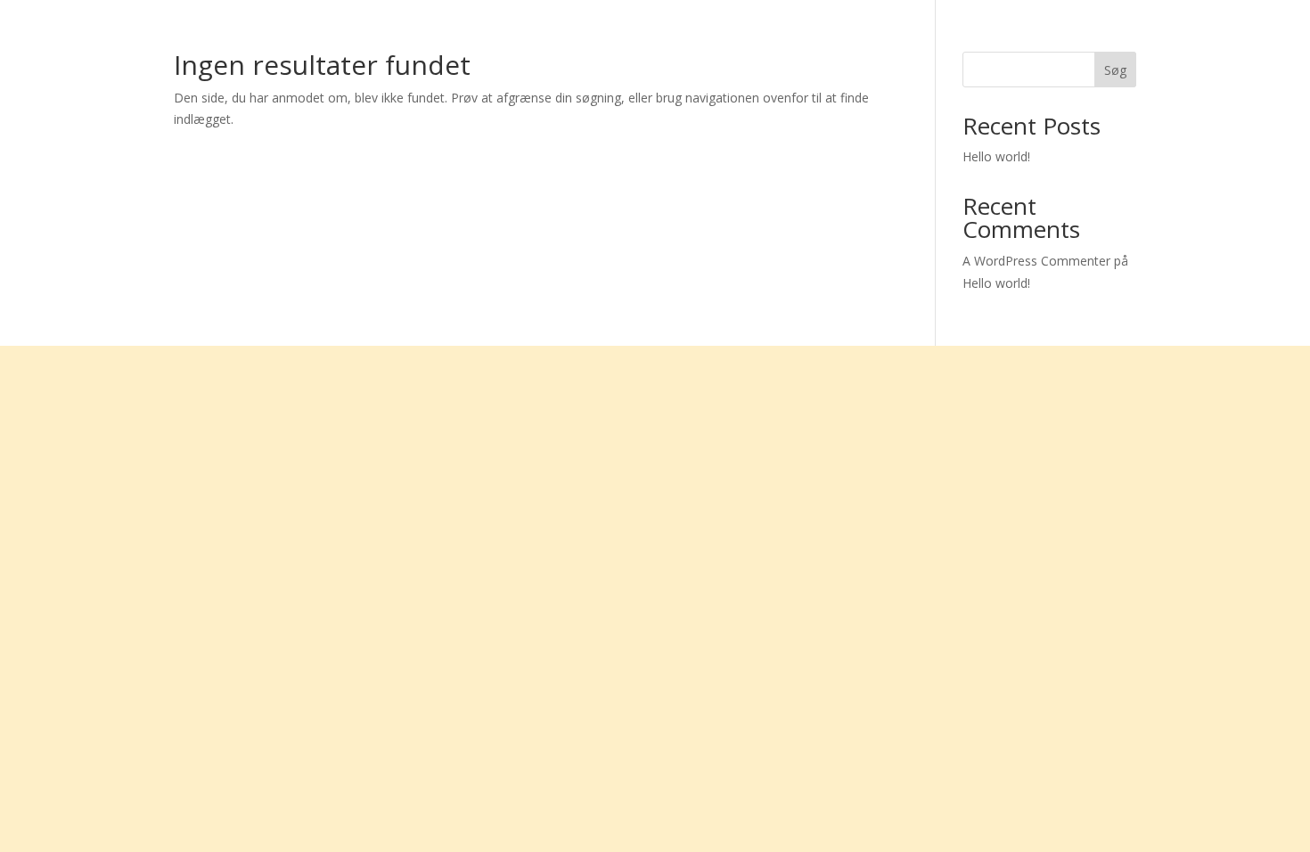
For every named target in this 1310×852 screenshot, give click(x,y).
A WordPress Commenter (1036, 260)
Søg (1115, 69)
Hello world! (996, 156)
